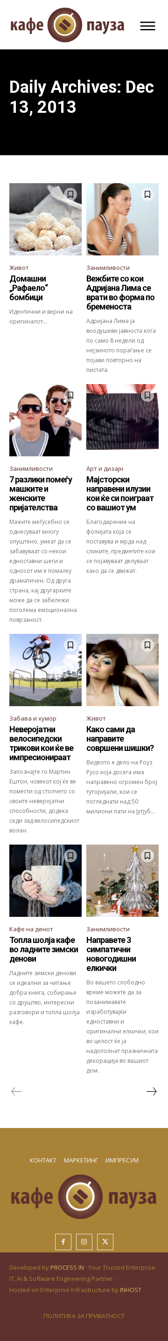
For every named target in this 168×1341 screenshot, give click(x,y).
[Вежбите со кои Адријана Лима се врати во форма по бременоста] (122, 219)
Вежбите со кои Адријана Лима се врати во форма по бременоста (120, 292)
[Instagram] (84, 1242)
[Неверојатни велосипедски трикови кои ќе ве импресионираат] (45, 670)
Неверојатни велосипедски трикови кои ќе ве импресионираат (41, 743)
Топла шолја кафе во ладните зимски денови (43, 949)
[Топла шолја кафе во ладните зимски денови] (45, 881)
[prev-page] (16, 1092)
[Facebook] (63, 1242)
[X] (105, 1242)
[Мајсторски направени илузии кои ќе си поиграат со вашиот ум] (122, 420)
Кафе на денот (31, 929)
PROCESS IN (67, 1267)
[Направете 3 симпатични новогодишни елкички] (122, 881)
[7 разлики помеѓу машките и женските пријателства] (45, 420)
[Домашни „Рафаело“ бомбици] (45, 219)
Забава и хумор (32, 718)
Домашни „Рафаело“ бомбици (28, 288)
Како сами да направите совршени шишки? (120, 738)
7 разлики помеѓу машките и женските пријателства (40, 493)
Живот (19, 267)
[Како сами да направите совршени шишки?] (122, 670)
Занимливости (108, 267)
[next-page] (151, 1092)
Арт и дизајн (104, 468)
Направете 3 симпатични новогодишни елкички (111, 953)
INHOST (130, 1290)
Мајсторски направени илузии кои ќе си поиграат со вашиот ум (120, 493)
